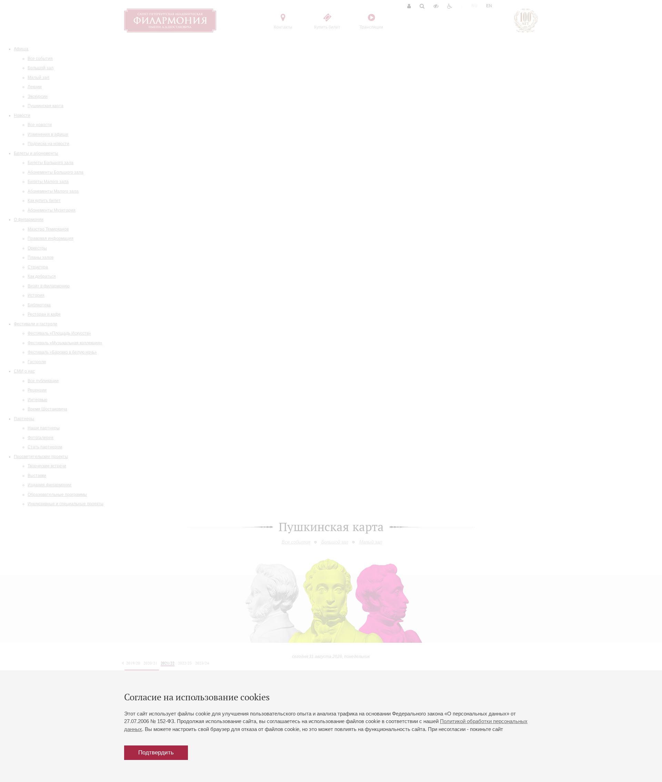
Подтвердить (156, 752)
